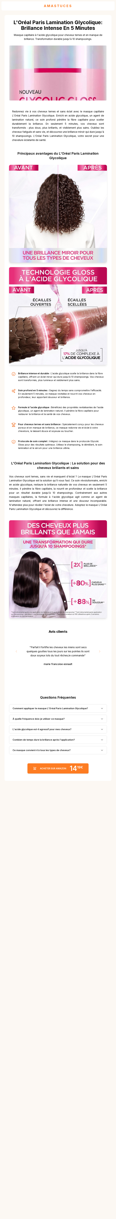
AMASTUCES (58, 6)
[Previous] (16, 651)
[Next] (99, 651)
